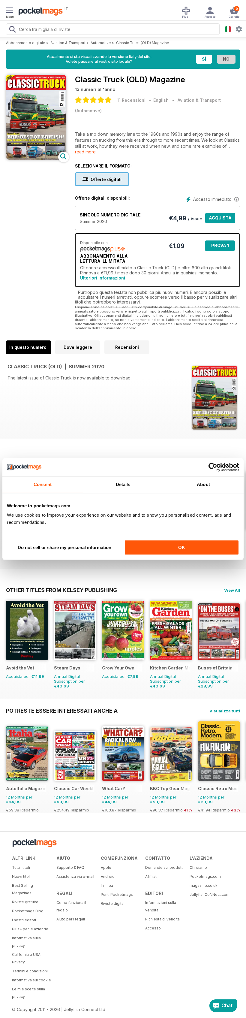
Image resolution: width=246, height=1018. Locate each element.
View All (232, 590)
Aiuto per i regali (70, 919)
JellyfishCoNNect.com (210, 894)
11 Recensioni (131, 100)
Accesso (153, 928)
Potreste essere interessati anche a (62, 711)
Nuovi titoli (21, 876)
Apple (106, 867)
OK (181, 547)
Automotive (101, 43)
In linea (107, 885)
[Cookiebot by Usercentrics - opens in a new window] (213, 467)
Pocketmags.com (205, 876)
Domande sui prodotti (164, 867)
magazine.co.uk (204, 885)
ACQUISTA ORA (220, 219)
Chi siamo (198, 867)
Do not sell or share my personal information (64, 547)
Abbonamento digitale (25, 43)
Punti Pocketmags (117, 894)
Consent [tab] (43, 484)
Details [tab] (123, 484)
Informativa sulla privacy (26, 942)
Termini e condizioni (30, 971)
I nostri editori (24, 920)
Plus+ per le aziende (30, 929)
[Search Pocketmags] (12, 30)
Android (108, 876)
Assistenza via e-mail (75, 876)
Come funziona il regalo (71, 906)
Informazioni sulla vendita (160, 906)
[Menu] (9, 11)
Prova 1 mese (220, 247)
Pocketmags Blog (28, 911)
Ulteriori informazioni (102, 277)
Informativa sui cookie (31, 980)
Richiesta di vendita (162, 919)
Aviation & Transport (68, 43)
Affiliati (151, 876)
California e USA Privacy (26, 958)
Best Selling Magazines (22, 889)
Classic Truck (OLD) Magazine (142, 43)
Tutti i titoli (21, 867)
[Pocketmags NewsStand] (39, 12)
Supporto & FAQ (70, 867)
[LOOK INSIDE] (36, 158)
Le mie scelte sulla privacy (28, 993)
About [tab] (203, 484)
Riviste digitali (113, 903)
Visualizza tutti (224, 710)
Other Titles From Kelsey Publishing (61, 590)
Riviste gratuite (25, 902)
